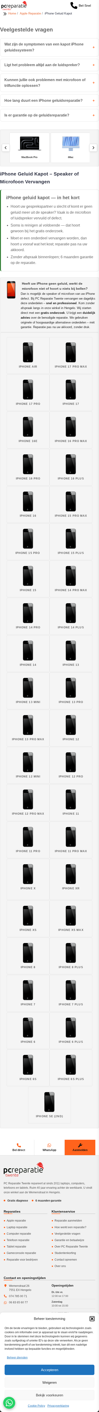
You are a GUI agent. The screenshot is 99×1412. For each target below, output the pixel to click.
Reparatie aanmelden (68, 1220)
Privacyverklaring (58, 1405)
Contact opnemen (66, 1259)
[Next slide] (93, 148)
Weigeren (49, 1382)
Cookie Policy (36, 1405)
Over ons (60, 1266)
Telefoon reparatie (18, 1240)
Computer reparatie (19, 1233)
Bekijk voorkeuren (49, 1395)
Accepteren (49, 1370)
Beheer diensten (17, 1357)
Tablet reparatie (16, 1246)
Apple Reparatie (31, 13)
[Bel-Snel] (73, 5)
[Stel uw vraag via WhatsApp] (9, 1403)
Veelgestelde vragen (67, 1233)
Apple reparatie (16, 1220)
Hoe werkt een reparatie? (70, 1227)
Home (12, 13)
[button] (92, 1318)
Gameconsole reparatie (21, 1253)
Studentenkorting (65, 1253)
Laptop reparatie (17, 1227)
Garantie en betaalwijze (69, 1240)
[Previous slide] (6, 148)
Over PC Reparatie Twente (71, 1246)
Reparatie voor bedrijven (22, 1259)
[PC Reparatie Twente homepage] (24, 1169)
